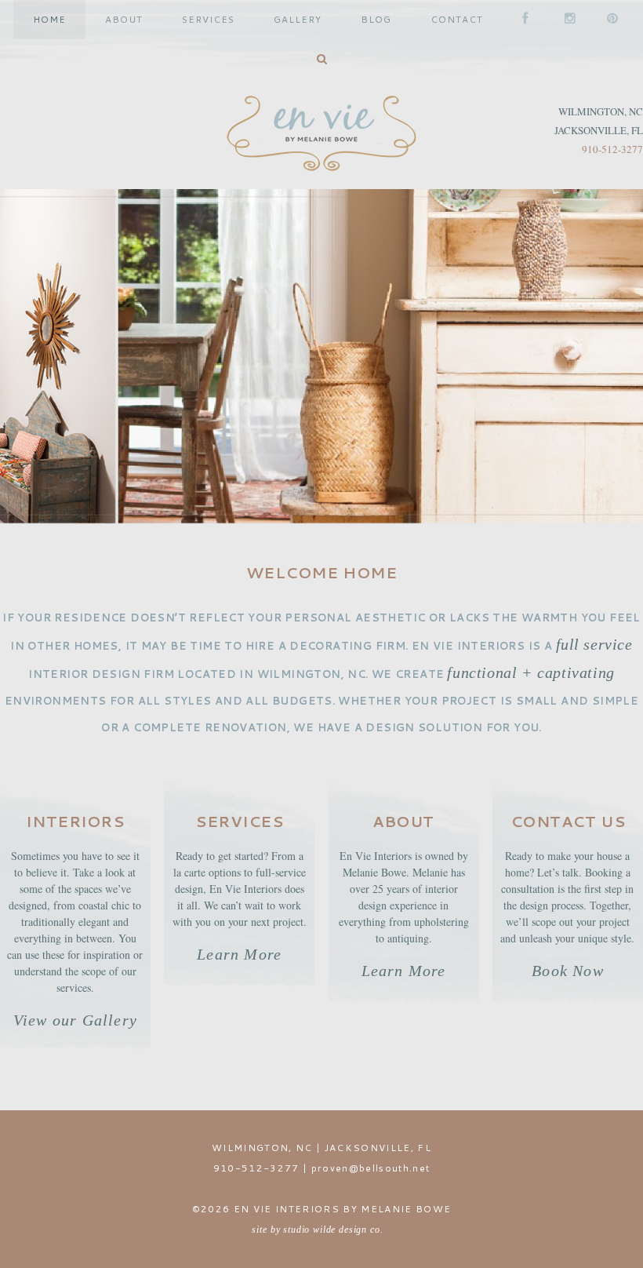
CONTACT (456, 19)
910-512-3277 (612, 149)
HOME (49, 19)
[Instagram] (566, 19)
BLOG (376, 19)
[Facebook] (524, 19)
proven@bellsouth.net (370, 1168)
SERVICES (208, 19)
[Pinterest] (608, 19)
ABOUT (124, 19)
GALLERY (298, 19)
